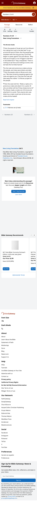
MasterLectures (6, 425)
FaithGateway (5, 399)
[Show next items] (34, 235)
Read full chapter (8, 100)
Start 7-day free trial (18, 191)
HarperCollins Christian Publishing (12, 407)
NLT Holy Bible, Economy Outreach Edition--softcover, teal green (14, 253)
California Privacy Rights (9, 382)
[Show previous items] (31, 235)
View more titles (18, 275)
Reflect (30, 25)
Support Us (5, 357)
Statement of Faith (7, 342)
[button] (34, 3)
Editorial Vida (5, 413)
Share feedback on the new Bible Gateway (17, 8)
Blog (2, 351)
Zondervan (4, 422)
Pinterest (4, 438)
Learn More (18, 194)
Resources (19, 25)
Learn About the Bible (8, 339)
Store (3, 348)
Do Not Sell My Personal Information (14, 385)
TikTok (3, 441)
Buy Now (6, 269)
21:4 (6, 108)
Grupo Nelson (5, 410)
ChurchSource (6, 405)
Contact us (4, 376)
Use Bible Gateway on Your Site (11, 371)
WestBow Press (6, 419)
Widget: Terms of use (8, 391)
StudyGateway (6, 402)
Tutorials (4, 368)
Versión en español (7, 455)
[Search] (33, 14)
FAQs (3, 365)
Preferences (5, 458)
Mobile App (5, 345)
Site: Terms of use (7, 388)
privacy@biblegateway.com (9, 498)
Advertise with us (7, 373)
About (3, 337)
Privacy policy (6, 379)
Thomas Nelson (6, 416)
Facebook (4, 433)
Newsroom (5, 354)
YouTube (4, 447)
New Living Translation (11, 148)
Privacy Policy (11, 496)
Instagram (4, 436)
